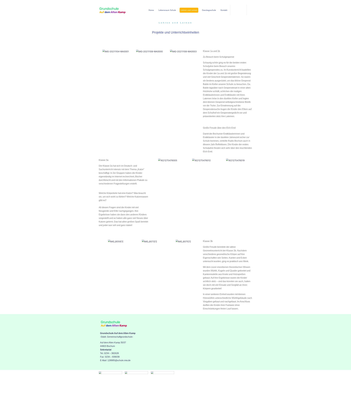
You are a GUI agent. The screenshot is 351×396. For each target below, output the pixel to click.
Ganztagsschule (209, 10)
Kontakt (224, 10)
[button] (101, 51)
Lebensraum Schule (167, 10)
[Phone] (238, 9)
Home (151, 10)
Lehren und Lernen (189, 10)
